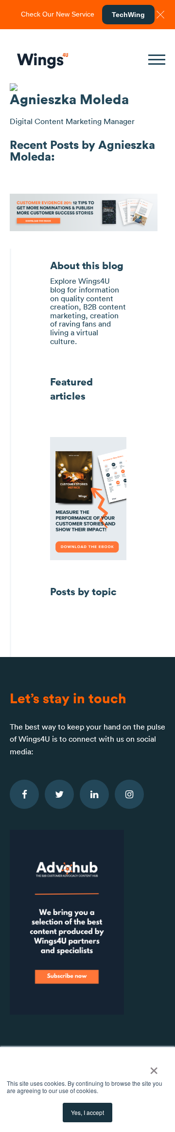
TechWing (128, 14)
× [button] (153, 1067)
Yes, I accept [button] (87, 1112)
